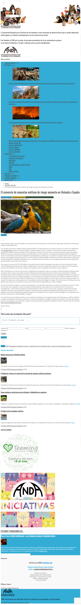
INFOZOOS (11, 162)
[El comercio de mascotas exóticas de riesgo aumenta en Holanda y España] (26, 233)
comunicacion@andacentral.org (43, 569)
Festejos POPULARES (14, 152)
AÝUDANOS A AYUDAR (10, 176)
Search (3, 16)
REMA (10, 169)
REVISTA (7, 173)
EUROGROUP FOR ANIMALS (16, 158)
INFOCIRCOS (12, 160)
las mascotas (8, 250)
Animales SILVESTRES (15, 143)
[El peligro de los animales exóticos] (4, 419)
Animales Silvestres (18, 197)
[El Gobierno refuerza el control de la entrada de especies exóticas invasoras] (4, 382)
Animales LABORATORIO (15, 145)
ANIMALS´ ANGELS (14, 171)
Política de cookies (24, 603)
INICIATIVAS (8, 154)
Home (7, 183)
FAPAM (10, 167)
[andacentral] (11, 28)
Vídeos (6, 8)
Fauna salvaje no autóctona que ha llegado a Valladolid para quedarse (24, 392)
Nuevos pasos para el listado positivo (13, 354)
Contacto (7, 10)
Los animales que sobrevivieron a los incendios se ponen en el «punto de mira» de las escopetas (36, 122)
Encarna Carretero (18, 199)
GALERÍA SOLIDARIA (10, 178)
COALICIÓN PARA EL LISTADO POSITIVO (19, 165)
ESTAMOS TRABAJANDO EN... (12, 531)
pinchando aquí (47, 562)
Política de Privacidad (12, 603)
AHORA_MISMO (10, 185)
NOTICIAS (7, 65)
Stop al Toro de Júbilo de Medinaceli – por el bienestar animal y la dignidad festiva (28, 536)
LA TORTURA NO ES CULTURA (17, 156)
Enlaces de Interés (10, 12)
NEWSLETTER (8, 180)
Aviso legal (3, 603)
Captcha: (4, 328)
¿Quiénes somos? (10, 63)
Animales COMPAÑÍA (14, 149)
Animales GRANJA (13, 147)
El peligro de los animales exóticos (12, 411)
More (66, 366)
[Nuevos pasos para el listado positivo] (4, 363)
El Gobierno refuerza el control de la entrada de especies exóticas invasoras (26, 373)
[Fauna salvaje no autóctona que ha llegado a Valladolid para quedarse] (4, 400)
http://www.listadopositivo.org (11, 302)
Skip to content (5, 59)
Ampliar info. (43, 551)
